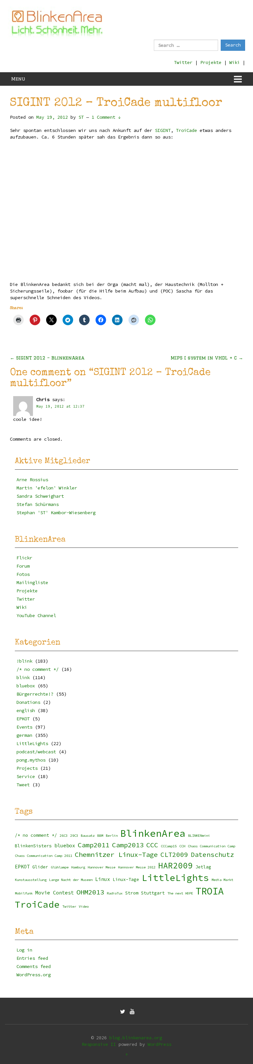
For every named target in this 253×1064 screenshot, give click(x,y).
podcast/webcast (36, 752)
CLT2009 (174, 855)
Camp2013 (128, 845)
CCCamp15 (169, 846)
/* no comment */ (37, 669)
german (24, 735)
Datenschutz (212, 855)
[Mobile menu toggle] (238, 79)
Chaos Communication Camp (211, 846)
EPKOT (23, 719)
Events (24, 727)
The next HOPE (180, 893)
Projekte (210, 62)
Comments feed (33, 966)
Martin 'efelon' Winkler (46, 488)
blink (23, 677)
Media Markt (222, 880)
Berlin (112, 835)
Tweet (23, 785)
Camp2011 (93, 845)
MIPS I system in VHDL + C (207, 357)
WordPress (159, 1044)
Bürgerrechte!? (34, 694)
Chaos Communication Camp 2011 (43, 856)
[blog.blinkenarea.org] (57, 22)
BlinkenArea (152, 833)
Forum (23, 566)
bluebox (25, 686)
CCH (182, 846)
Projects (27, 768)
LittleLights (32, 743)
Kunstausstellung (30, 880)
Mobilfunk (24, 893)
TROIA (210, 891)
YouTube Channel (36, 615)
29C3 (74, 835)
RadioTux (115, 893)
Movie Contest (54, 893)
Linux (102, 879)
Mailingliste (32, 582)
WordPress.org (33, 975)
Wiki (234, 62)
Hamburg (78, 867)
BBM (100, 835)
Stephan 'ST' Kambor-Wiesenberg (56, 513)
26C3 (64, 835)
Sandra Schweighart (40, 496)
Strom (131, 893)
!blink (24, 661)
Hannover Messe (101, 867)
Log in (24, 950)
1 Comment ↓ (106, 117)
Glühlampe (60, 867)
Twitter (183, 62)
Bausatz (88, 835)
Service (25, 776)
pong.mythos (30, 760)
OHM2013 (90, 892)
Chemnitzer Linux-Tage (116, 854)
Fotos (23, 574)
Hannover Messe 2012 (136, 867)
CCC (152, 845)
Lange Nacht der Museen (71, 880)
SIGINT (163, 130)
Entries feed (32, 958)
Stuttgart (153, 893)
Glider (40, 867)
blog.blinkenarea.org (135, 1038)
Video (84, 906)
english (25, 710)
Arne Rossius (32, 480)
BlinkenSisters (33, 846)
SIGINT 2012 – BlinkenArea (47, 357)
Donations (28, 702)
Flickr (24, 558)
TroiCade (186, 130)
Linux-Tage (126, 879)
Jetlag (203, 867)
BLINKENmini (199, 835)
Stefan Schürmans (37, 504)
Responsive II (99, 1044)
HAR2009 (175, 866)
